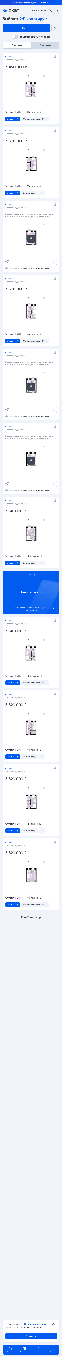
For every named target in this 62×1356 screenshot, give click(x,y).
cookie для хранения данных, (35, 1324)
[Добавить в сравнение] (55, 56)
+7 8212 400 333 (37, 10)
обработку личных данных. (36, 268)
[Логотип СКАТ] (11, 10)
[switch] (31, 36)
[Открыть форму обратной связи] (31, 592)
